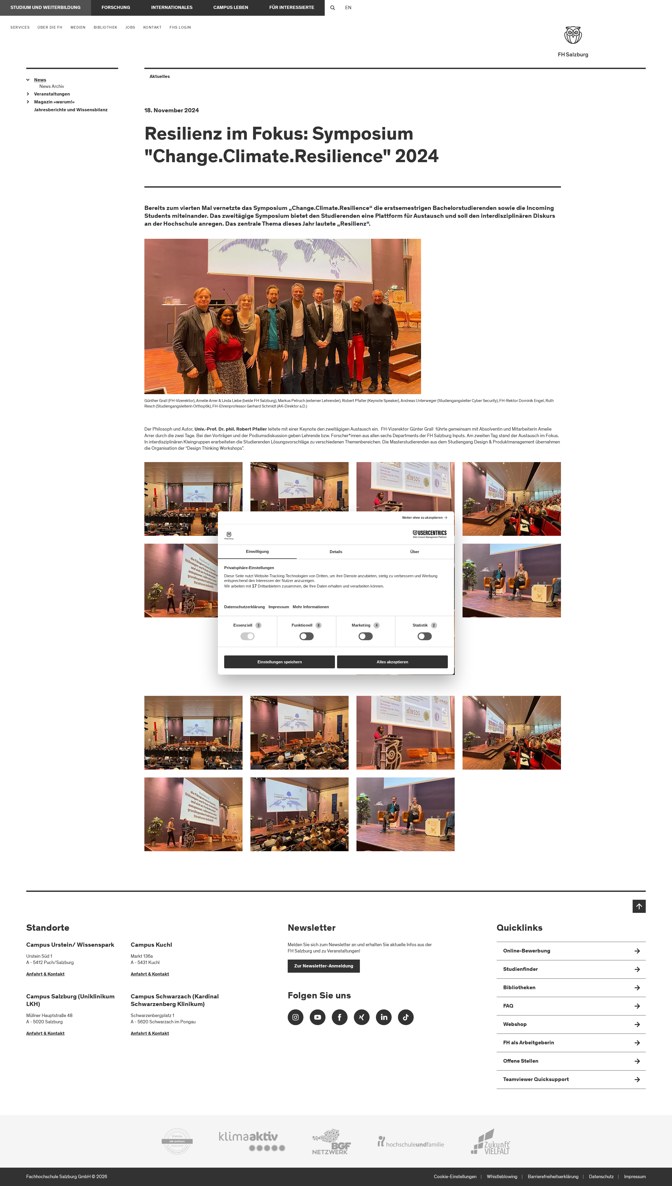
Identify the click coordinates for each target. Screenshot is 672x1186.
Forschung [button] (116, 8)
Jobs (130, 27)
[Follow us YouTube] (318, 1019)
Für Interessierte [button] (291, 8)
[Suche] (332, 8)
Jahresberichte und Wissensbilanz (71, 110)
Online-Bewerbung (526, 951)
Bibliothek (106, 27)
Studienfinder (520, 969)
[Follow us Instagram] (295, 1019)
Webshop (515, 1025)
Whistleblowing (502, 1177)
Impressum (635, 1177)
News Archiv (51, 86)
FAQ (508, 1006)
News (40, 80)
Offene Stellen (520, 1061)
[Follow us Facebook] (340, 1019)
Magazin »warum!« (54, 102)
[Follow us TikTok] (406, 1019)
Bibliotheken (519, 988)
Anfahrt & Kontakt (45, 974)
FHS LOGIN (180, 27)
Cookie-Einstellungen (455, 1177)
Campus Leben (230, 8)
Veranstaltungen (52, 94)
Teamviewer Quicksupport (536, 1080)
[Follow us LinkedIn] (384, 1019)
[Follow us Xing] (362, 1019)
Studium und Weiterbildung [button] (45, 8)
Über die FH (51, 27)
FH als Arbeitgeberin (528, 1043)
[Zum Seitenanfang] (639, 906)
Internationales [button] (171, 8)
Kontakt (152, 27)
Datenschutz (601, 1177)
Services (21, 27)
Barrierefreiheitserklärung (553, 1177)
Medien (79, 27)
